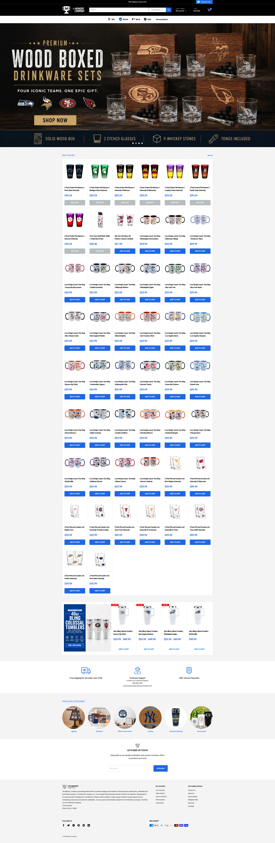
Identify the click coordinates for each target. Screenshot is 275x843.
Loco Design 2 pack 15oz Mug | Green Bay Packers (175, 367)
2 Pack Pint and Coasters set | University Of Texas (175, 513)
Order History (160, 778)
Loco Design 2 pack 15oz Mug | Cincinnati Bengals (175, 415)
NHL (149, 19)
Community (159, 787)
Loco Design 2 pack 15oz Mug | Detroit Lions (200, 367)
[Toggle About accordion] (105, 771)
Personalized (161, 19)
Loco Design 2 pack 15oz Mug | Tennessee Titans (200, 221)
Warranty (191, 787)
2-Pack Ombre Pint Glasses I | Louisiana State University (175, 173)
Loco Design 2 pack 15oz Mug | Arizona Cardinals (150, 464)
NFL (113, 19)
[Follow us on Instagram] (73, 810)
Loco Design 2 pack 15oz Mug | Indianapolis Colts (125, 367)
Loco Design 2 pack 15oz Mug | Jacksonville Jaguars (99, 367)
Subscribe (160, 753)
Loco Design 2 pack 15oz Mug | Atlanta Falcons (125, 464)
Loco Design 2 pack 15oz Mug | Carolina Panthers (125, 415)
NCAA (125, 19)
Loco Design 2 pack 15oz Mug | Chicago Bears (200, 415)
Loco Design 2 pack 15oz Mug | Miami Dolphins (125, 318)
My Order (197, 10)
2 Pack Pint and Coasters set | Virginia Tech (74, 513)
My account (180, 11)
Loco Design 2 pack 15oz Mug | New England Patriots (99, 318)
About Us (191, 778)
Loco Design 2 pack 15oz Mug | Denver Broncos (74, 415)
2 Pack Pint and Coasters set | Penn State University (99, 561)
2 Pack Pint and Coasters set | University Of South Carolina (99, 513)
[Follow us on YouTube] (83, 810)
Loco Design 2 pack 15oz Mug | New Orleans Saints (74, 318)
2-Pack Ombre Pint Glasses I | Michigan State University (99, 173)
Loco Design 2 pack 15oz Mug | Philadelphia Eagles (150, 270)
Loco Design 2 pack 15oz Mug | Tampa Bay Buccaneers (74, 270)
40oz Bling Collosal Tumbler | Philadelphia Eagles (173, 617)
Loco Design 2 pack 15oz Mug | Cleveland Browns (150, 415)
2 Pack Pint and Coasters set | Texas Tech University (125, 513)
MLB (137, 19)
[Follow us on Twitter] (68, 810)
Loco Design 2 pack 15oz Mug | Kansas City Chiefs (74, 367)
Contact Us (191, 775)
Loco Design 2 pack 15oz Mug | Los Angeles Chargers (200, 318)
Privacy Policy (192, 781)
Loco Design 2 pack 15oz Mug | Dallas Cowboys (99, 415)
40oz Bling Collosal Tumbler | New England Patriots (148, 617)
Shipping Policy (193, 784)
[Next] (212, 613)
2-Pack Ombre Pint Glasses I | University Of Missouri (125, 173)
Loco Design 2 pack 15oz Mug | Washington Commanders (150, 221)
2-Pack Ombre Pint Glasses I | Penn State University (74, 173)
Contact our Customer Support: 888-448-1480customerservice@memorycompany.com (137, 667)
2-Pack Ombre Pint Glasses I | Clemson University (74, 221)
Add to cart (125, 235)
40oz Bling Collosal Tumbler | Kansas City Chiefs (123, 617)
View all (210, 140)
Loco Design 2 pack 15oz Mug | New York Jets (175, 270)
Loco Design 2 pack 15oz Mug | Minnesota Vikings (175, 221)
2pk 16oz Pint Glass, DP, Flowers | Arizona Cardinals (124, 221)
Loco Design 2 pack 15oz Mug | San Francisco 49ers (150, 318)
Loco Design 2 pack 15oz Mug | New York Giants (200, 270)
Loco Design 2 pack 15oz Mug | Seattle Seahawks (99, 270)
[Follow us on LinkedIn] (89, 810)
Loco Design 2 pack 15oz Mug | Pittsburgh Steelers (125, 270)
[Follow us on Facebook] (63, 810)
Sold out (75, 187)
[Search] (168, 10)
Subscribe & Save (206, 2)
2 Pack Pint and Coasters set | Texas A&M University (200, 513)
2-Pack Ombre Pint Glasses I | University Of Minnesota (150, 173)
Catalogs (191, 790)
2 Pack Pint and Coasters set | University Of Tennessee (150, 513)
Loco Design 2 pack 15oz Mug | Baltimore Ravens (99, 464)
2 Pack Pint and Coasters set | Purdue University (74, 561)
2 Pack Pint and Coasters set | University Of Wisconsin (200, 464)
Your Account (160, 775)
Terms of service (161, 781)
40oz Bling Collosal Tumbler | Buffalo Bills (199, 617)
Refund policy (160, 784)
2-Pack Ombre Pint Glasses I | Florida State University (200, 173)
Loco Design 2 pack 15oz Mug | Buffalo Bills (74, 464)
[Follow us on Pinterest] (78, 810)
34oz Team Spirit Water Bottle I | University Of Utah (99, 221)
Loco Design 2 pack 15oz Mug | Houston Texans (150, 367)
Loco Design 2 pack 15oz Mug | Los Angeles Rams (175, 318)
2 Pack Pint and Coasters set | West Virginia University (175, 464)
